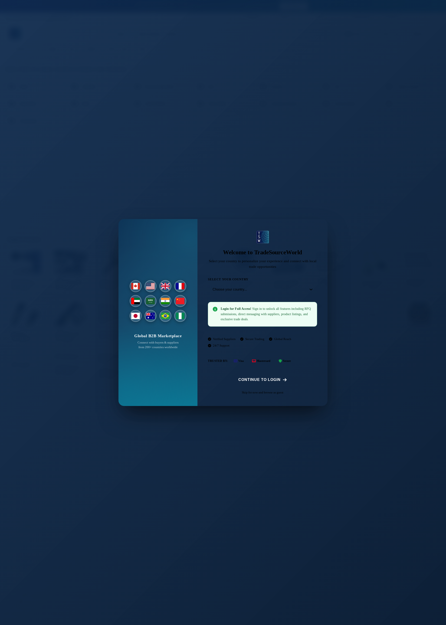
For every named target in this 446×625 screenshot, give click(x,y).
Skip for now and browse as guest (262, 392)
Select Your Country (228, 279)
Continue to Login (259, 380)
